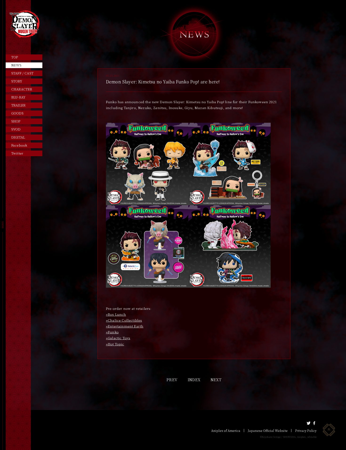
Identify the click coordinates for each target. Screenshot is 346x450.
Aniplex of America (225, 430)
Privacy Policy (306, 430)
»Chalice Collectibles (124, 320)
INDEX (194, 379)
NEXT (216, 379)
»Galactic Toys (118, 337)
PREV (171, 379)
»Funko (112, 332)
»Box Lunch (116, 314)
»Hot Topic (115, 344)
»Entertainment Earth (124, 326)
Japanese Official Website (268, 430)
